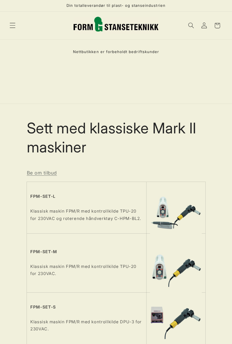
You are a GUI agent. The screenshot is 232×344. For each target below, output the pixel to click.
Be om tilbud (42, 173)
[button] (12, 25)
